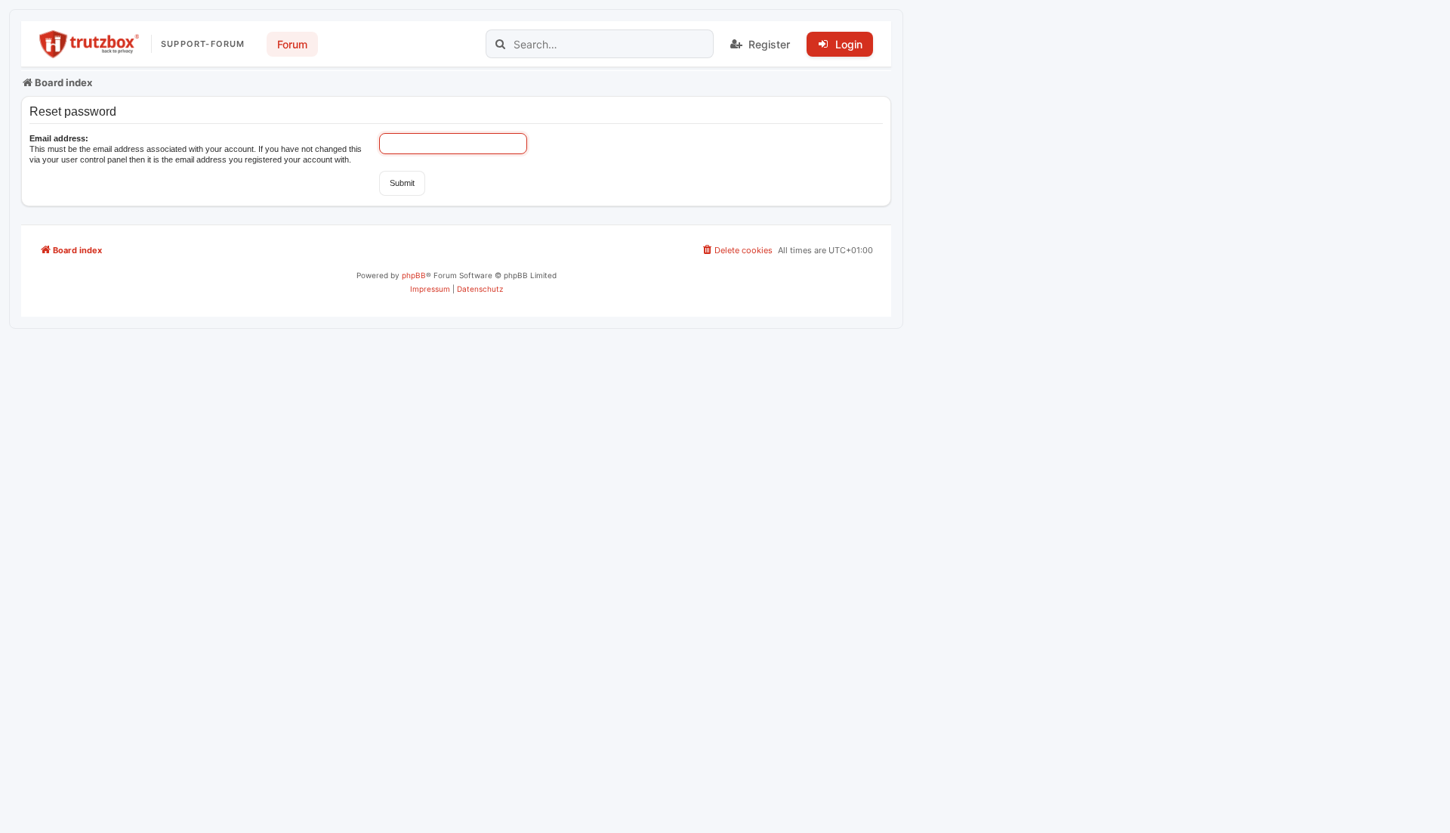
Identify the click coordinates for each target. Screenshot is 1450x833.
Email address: (58, 138)
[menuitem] (737, 250)
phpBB (414, 275)
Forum (292, 44)
